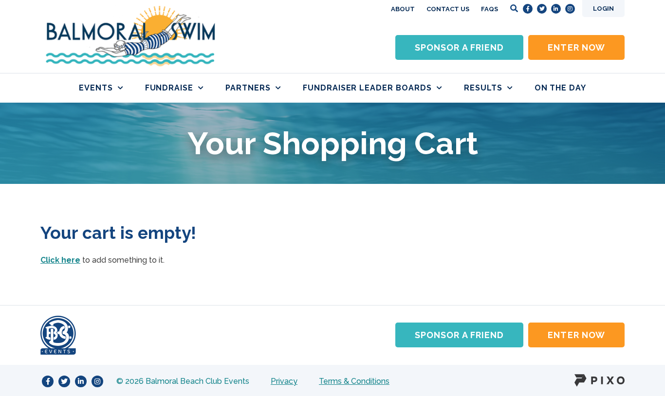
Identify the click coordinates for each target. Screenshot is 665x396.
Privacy (284, 381)
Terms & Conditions (354, 381)
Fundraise (169, 87)
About (403, 9)
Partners (248, 87)
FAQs (489, 9)
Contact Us (447, 9)
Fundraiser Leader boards (367, 87)
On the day (561, 87)
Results (483, 87)
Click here (60, 260)
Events (96, 87)
